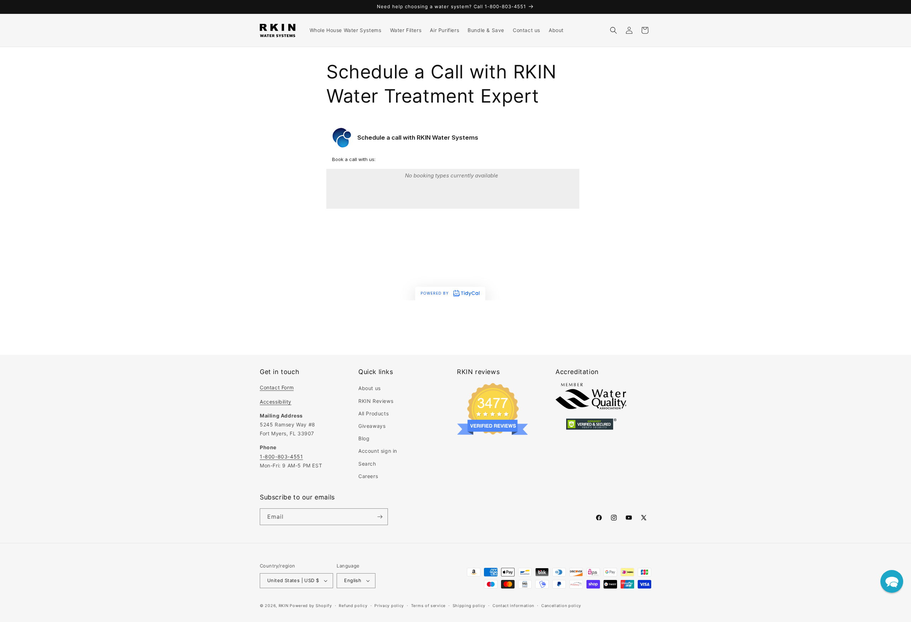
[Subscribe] (380, 516)
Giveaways (371, 426)
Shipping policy (469, 605)
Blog (363, 438)
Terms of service (428, 605)
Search (367, 464)
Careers (368, 476)
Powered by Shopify (311, 605)
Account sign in (377, 451)
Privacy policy (389, 605)
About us (369, 388)
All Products (373, 413)
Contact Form (277, 387)
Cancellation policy (561, 605)
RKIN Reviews (375, 401)
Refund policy (353, 605)
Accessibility (275, 402)
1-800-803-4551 (281, 456)
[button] (613, 30)
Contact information (513, 605)
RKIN (284, 605)
